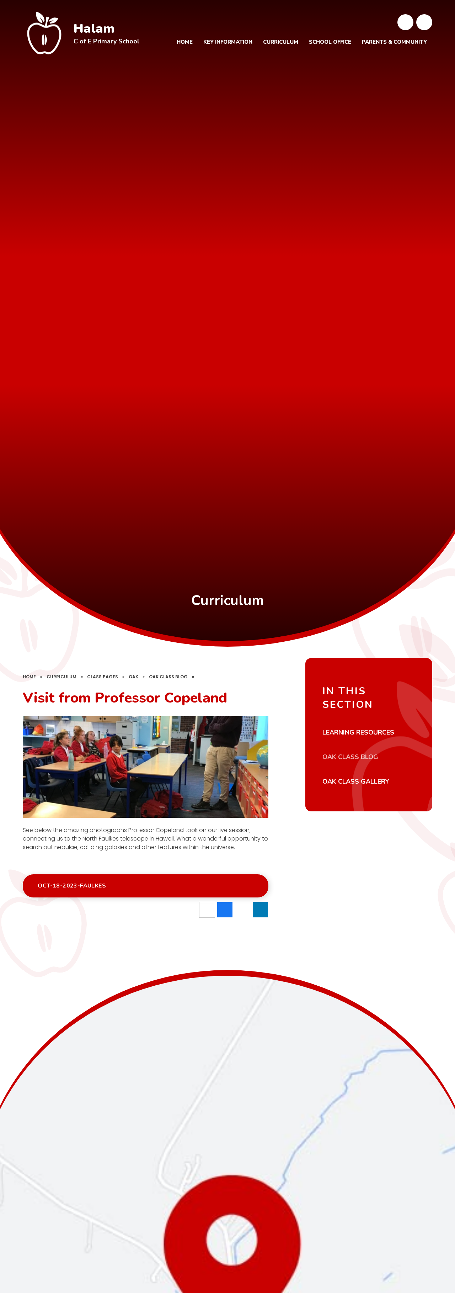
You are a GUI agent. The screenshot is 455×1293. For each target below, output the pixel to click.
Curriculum (61, 677)
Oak (133, 677)
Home (29, 677)
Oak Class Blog (168, 677)
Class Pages (102, 677)
